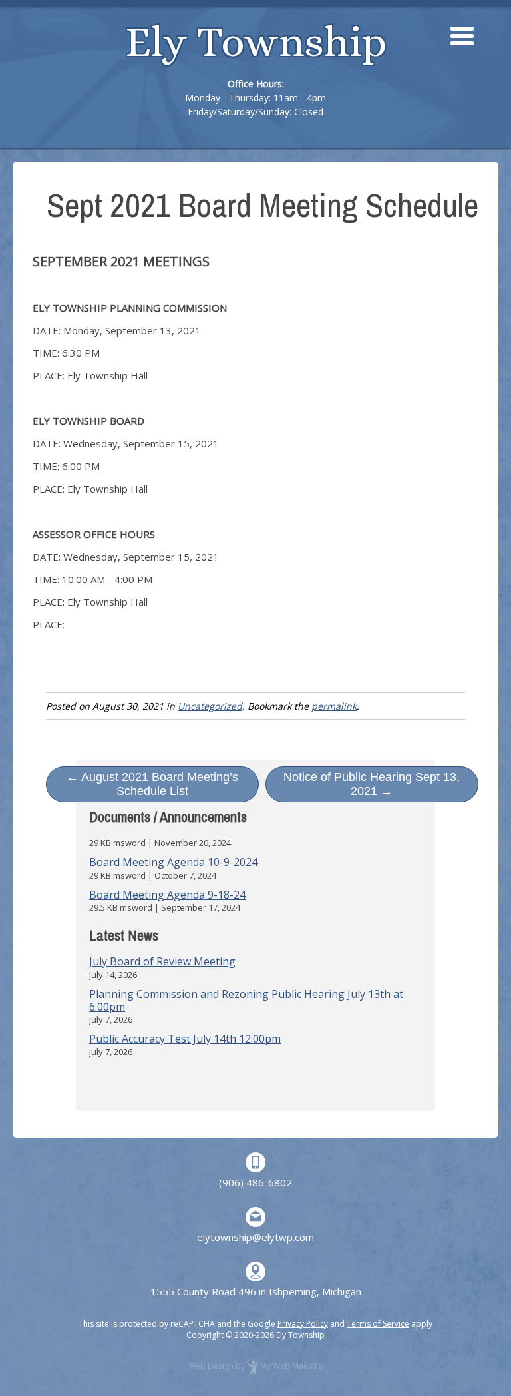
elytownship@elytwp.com (255, 1237)
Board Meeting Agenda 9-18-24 (167, 894)
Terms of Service (378, 1323)
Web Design (211, 1365)
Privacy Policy (302, 1323)
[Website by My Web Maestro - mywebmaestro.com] (252, 1365)
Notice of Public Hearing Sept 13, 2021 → (371, 784)
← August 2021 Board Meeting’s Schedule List (152, 784)
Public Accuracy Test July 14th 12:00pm (185, 1038)
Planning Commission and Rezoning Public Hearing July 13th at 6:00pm (246, 1000)
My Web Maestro (291, 1365)
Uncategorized (210, 706)
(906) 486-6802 (255, 1182)
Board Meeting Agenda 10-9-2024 (173, 862)
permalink (334, 706)
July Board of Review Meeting (162, 961)
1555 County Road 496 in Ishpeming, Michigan (255, 1291)
